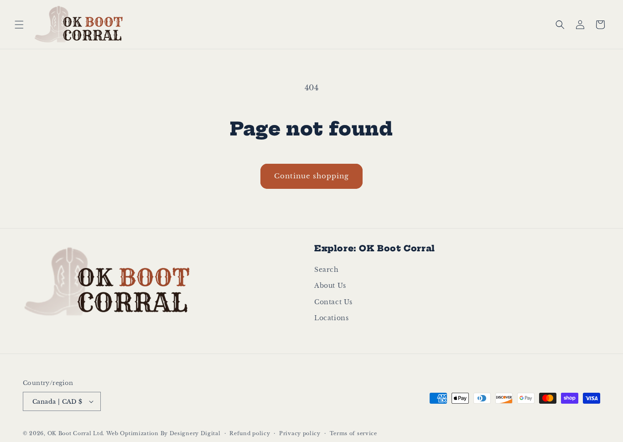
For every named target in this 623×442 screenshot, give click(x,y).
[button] (19, 25)
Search (326, 269)
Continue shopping (311, 176)
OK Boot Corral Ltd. (75, 433)
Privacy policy (300, 433)
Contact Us (333, 302)
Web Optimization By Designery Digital (163, 433)
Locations (331, 318)
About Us (330, 285)
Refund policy (249, 433)
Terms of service (353, 433)
